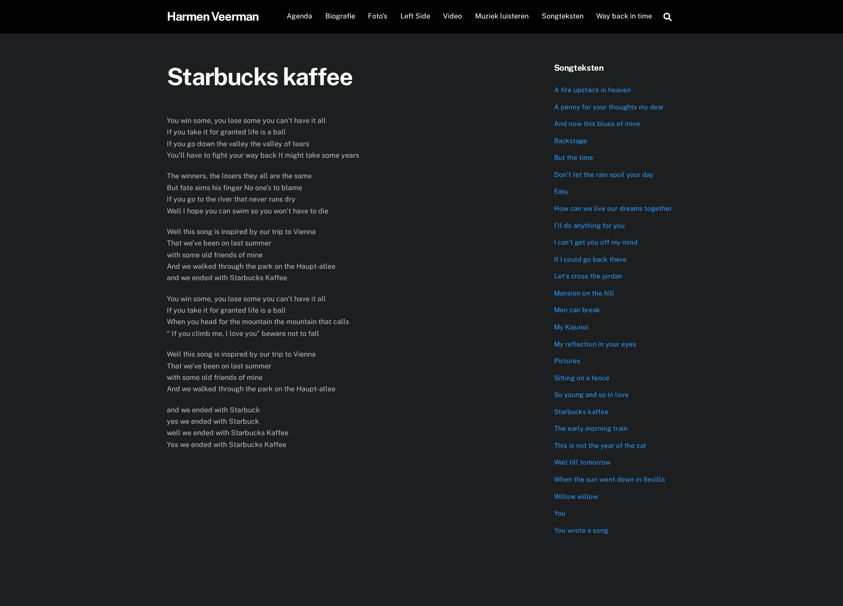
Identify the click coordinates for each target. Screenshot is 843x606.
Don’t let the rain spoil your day (603, 174)
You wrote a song (581, 530)
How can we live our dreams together (613, 208)
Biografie (340, 16)
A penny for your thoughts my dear (609, 107)
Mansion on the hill (584, 293)
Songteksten (563, 16)
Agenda (299, 16)
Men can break (577, 310)
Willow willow (576, 496)
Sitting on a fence (581, 378)
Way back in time (624, 16)
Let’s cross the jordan (588, 276)
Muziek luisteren (502, 16)
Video (452, 16)
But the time (573, 157)
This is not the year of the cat (600, 445)
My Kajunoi (571, 327)
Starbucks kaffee (581, 411)
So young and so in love (591, 394)
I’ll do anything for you (589, 225)
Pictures (567, 360)
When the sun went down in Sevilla (609, 479)
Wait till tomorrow (582, 462)
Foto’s (377, 16)
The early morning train (590, 428)
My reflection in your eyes (595, 344)
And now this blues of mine (597, 123)
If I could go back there (590, 259)
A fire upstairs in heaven (592, 90)
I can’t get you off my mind (596, 242)
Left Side (415, 16)
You (560, 513)
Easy (561, 191)
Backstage (570, 140)
